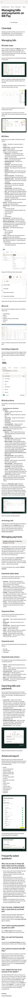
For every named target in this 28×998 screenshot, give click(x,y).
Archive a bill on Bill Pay (7, 531)
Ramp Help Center (5, 6)
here (12, 722)
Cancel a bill (8, 472)
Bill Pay (12, 6)
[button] (2, 2)
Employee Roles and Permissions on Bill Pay (13, 896)
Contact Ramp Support (7, 995)
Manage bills (18, 6)
